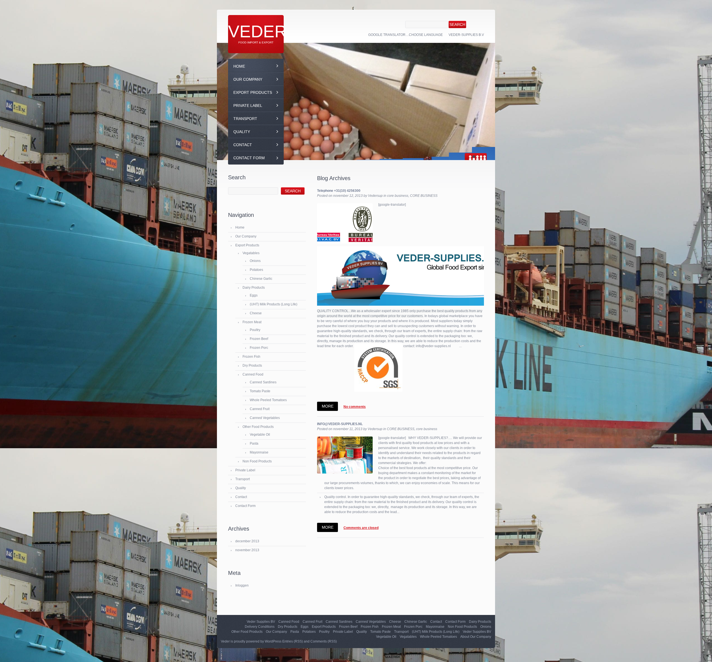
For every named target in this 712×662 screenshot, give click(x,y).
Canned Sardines (263, 382)
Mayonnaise (259, 452)
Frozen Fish (251, 357)
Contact (242, 145)
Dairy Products (254, 288)
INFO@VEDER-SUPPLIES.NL (340, 424)
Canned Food (253, 374)
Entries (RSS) (292, 641)
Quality (241, 131)
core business (397, 196)
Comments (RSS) (323, 641)
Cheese (256, 313)
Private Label (247, 105)
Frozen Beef (259, 339)
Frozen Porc (259, 348)
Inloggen (242, 585)
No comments (354, 407)
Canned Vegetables (265, 418)
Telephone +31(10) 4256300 (338, 191)
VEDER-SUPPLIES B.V (466, 35)
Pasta (254, 443)
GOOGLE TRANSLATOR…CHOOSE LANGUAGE (405, 35)
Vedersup (375, 196)
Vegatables (251, 253)
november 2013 (247, 550)
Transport (245, 118)
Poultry (255, 330)
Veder (257, 31)
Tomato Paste (260, 391)
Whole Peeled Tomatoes (268, 400)
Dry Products (252, 365)
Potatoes (256, 270)
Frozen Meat (252, 322)
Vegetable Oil (260, 435)
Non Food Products (257, 461)
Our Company (247, 79)
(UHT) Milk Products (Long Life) (273, 304)
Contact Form (249, 158)
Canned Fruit (260, 409)
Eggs (254, 295)
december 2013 (247, 541)
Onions (255, 261)
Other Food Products (258, 427)
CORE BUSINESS (423, 196)
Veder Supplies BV (261, 622)
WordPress (273, 641)
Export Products (252, 92)
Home (239, 66)
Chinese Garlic (261, 279)
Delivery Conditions (260, 627)
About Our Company (475, 637)
